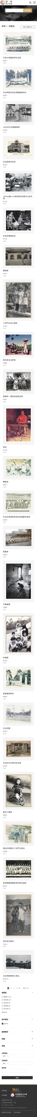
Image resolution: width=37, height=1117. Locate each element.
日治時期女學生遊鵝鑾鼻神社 (15, 92)
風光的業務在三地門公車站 (14, 848)
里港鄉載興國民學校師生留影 (15, 883)
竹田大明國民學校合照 (12, 58)
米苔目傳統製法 (9, 236)
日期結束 (5, 1060)
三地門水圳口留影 (10, 323)
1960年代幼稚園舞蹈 (11, 127)
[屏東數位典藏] (7, 2)
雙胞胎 (5, 482)
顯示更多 (4, 1012)
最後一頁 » (26, 988)
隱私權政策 (17, 1112)
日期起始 (5, 1053)
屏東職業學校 (8, 693)
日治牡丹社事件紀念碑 (12, 763)
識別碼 (4, 1068)
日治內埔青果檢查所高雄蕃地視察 (16, 517)
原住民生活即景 (9, 360)
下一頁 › (18, 988)
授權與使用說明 (6, 1112)
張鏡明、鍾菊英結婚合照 (13, 396)
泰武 (5, 447)
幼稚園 (5, 658)
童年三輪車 (7, 812)
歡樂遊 (5, 270)
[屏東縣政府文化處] (18, 1095)
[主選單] (34, 2)
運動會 (5, 552)
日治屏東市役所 (9, 162)
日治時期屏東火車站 (11, 976)
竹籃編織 (6, 604)
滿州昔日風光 (8, 941)
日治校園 (6, 728)
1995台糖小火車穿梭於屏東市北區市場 (17, 197)
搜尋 (30, 2)
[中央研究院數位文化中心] (16, 1090)
